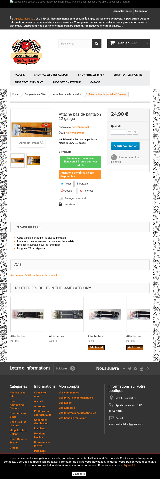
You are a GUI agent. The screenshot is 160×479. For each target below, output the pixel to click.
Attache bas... (19, 336)
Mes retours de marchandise (76, 397)
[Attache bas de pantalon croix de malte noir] (27, 314)
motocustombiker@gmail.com (126, 424)
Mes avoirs (65, 402)
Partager (83, 183)
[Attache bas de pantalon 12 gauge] (18, 160)
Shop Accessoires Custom (51, 74)
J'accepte (79, 473)
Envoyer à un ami (75, 198)
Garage (95, 82)
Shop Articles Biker (91, 74)
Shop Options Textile (66, 82)
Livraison (39, 428)
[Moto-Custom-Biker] (31, 51)
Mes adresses (67, 407)
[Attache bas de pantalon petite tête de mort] (66, 314)
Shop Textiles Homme (128, 74)
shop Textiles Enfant (29, 82)
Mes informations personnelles (77, 412)
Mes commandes (69, 392)
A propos (39, 406)
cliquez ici (129, 465)
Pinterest (87, 190)
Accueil (20, 74)
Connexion (141, 11)
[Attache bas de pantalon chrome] (105, 314)
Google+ (69, 190)
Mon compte (69, 386)
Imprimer (70, 204)
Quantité (116, 126)
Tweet (67, 183)
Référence (65, 127)
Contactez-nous (122, 11)
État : (62, 132)
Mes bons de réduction (72, 418)
